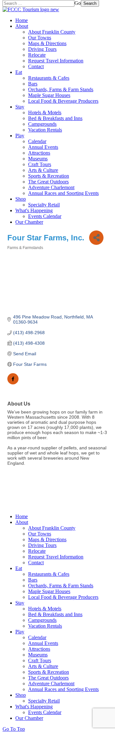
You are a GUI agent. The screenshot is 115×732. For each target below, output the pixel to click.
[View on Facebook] (13, 382)
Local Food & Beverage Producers (63, 101)
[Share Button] (96, 237)
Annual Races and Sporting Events (63, 193)
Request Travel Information (55, 60)
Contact (36, 66)
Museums (38, 158)
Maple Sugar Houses (49, 95)
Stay (19, 106)
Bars (32, 83)
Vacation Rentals (45, 130)
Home (21, 20)
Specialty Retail (44, 204)
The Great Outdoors (48, 181)
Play (19, 135)
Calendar (37, 141)
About (21, 26)
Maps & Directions (47, 43)
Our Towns (39, 37)
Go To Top (14, 729)
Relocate (37, 55)
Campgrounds (42, 124)
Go (77, 3)
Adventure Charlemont (51, 187)
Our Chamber (29, 222)
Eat (18, 72)
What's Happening (34, 210)
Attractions (39, 153)
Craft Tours (39, 164)
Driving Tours (42, 49)
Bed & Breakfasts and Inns (55, 118)
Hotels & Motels (44, 112)
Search (89, 3)
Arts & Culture (43, 170)
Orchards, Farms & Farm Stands (60, 89)
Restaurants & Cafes (48, 78)
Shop (20, 199)
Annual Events (43, 147)
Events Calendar (44, 216)
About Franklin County (51, 32)
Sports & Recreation (48, 176)
